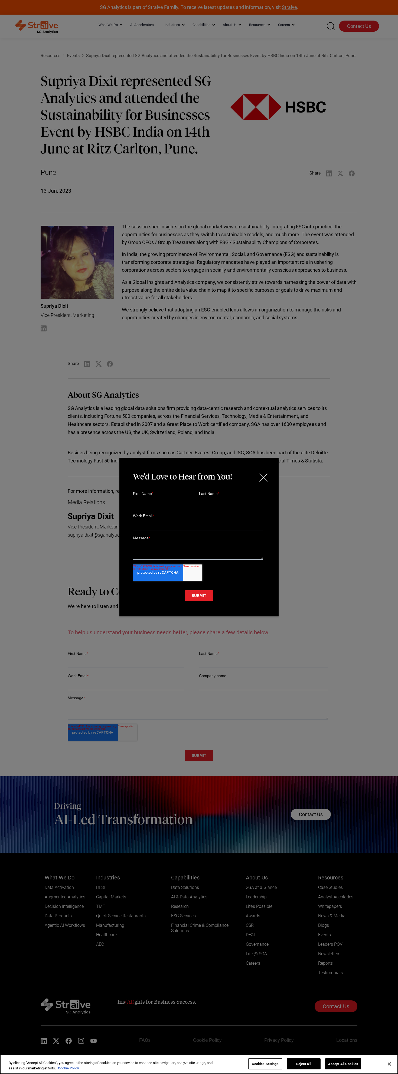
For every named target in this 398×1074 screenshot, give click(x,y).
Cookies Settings (265, 1064)
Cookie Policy (68, 1068)
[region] (199, 1064)
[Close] (389, 1064)
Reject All (303, 1064)
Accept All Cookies (343, 1064)
